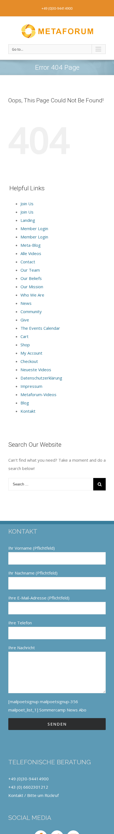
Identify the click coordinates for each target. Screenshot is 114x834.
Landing (27, 220)
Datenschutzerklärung (41, 378)
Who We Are (32, 295)
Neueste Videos (35, 369)
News (26, 303)
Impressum (31, 386)
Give (24, 320)
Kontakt (27, 411)
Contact (27, 261)
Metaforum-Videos (38, 394)
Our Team (30, 270)
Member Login (34, 228)
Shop (25, 344)
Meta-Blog (30, 245)
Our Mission (31, 286)
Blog (24, 403)
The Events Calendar (40, 328)
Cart (24, 336)
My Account (31, 353)
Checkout (29, 361)
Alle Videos (30, 253)
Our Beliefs (31, 278)
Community (31, 311)
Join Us (26, 203)
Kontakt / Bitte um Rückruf (33, 795)
